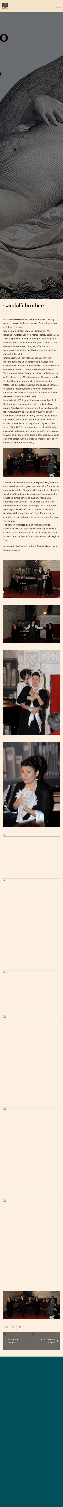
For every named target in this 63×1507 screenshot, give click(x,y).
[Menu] (58, 6)
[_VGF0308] (31, 624)
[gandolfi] (31, 1305)
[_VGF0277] (31, 692)
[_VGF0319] (31, 579)
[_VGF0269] (31, 784)
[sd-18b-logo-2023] (5, 6)
